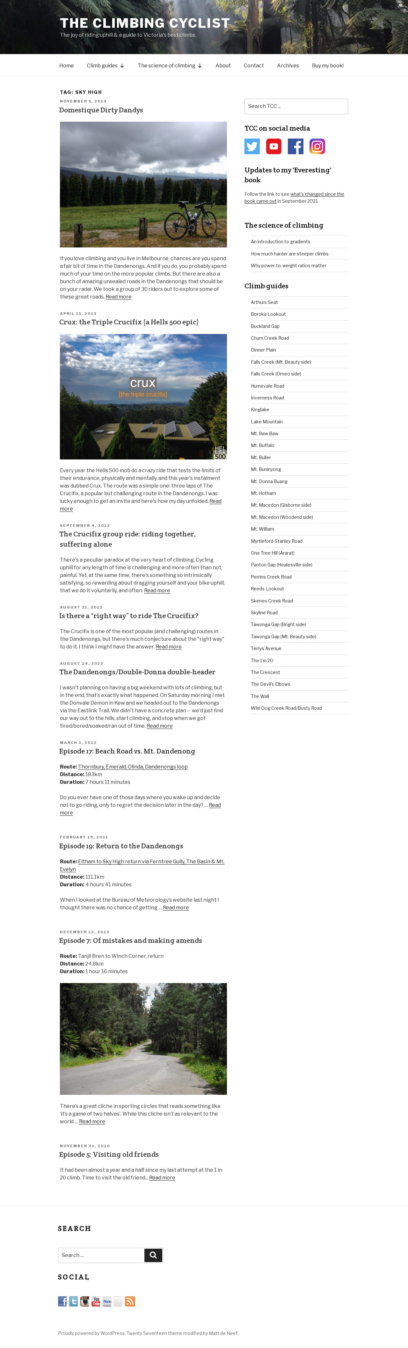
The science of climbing (166, 66)
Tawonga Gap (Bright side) (278, 624)
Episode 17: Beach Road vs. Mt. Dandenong (127, 750)
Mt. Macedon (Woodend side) (282, 517)
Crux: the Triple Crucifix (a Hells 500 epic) (129, 321)
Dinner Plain (263, 349)
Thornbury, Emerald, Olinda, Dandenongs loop (133, 767)
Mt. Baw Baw (264, 433)
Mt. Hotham (263, 493)
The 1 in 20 (262, 660)
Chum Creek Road (270, 338)
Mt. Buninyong (266, 469)
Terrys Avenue (266, 648)
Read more (119, 297)
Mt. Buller (261, 457)
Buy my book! (328, 66)
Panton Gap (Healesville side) (281, 564)
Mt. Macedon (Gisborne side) (281, 505)
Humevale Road (267, 386)
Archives (288, 66)
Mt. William (262, 529)
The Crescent (265, 672)
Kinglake (260, 409)
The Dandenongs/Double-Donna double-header (137, 671)
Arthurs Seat (264, 302)
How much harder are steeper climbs (290, 253)
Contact (254, 66)
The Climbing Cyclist (145, 23)
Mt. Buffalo (262, 445)
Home (66, 66)
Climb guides (102, 66)
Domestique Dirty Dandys (101, 109)
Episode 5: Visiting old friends (109, 1154)
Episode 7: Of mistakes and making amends (130, 940)
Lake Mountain (267, 421)
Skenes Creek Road (272, 600)
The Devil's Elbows (270, 684)
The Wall (260, 696)
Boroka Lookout (268, 314)
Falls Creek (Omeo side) (276, 373)
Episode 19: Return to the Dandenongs (121, 845)
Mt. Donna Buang (269, 481)
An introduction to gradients (280, 241)
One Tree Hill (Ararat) (273, 553)
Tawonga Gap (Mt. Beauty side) (283, 636)
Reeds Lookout (267, 588)
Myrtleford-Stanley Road (276, 541)
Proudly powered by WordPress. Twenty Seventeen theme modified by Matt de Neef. (148, 1333)
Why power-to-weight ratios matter (288, 265)
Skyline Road (264, 612)
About (223, 66)
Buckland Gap (265, 326)
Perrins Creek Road (271, 576)
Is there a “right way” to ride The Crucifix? (128, 615)
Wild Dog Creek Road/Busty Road (286, 708)
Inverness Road (267, 397)
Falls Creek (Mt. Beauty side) (281, 362)
